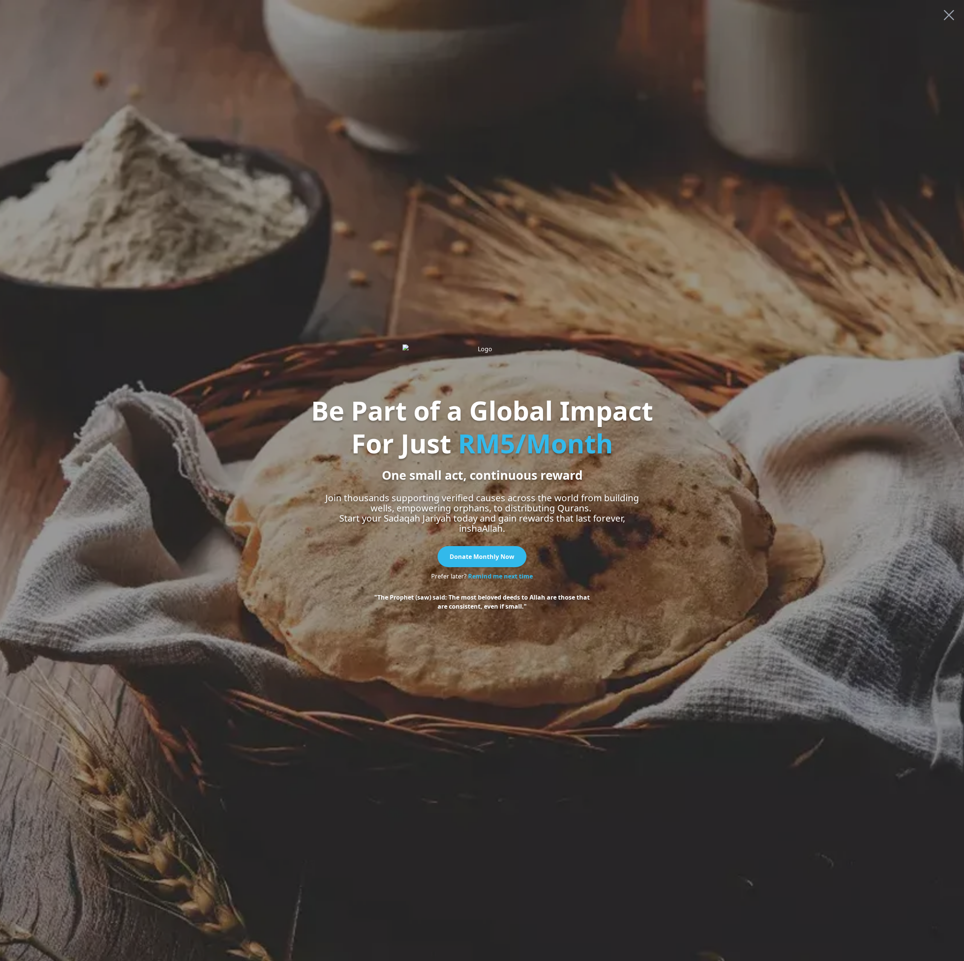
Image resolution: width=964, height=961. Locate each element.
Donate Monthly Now (482, 556)
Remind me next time (500, 576)
